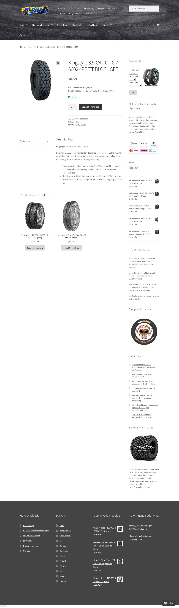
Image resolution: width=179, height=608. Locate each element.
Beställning (88, 8)
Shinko (62, 581)
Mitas (61, 571)
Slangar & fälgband (40, 25)
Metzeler (63, 561)
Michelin (63, 566)
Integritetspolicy (75, 14)
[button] (58, 63)
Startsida (61, 8)
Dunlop (62, 546)
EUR (136, 168)
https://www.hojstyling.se (140, 525)
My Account (28, 540)
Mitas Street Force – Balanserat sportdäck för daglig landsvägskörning (145, 407)
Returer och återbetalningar (36, 530)
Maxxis (62, 556)
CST (61, 540)
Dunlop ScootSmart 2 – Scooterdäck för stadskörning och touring (144, 367)
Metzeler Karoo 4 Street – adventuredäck (142, 375)
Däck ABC (76, 25)
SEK (131, 168)
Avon (61, 525)
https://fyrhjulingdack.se (139, 487)
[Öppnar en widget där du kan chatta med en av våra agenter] (168, 603)
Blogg (78, 8)
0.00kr (135, 25)
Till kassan (101, 8)
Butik (70, 8)
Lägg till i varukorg (90, 106)
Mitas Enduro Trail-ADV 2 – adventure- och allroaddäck (143, 382)
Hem (24, 47)
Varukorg (111, 8)
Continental (64, 535)
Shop (30, 47)
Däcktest (93, 25)
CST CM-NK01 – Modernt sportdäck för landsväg (141, 415)
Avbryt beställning (31, 535)
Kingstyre (82, 125)
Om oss (89, 14)
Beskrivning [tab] (25, 141)
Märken (105, 25)
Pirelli (62, 576)
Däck (22, 25)
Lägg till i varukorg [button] (35, 248)
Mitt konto (62, 14)
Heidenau (63, 551)
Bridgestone (65, 530)
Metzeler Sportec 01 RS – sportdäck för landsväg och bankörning (143, 398)
